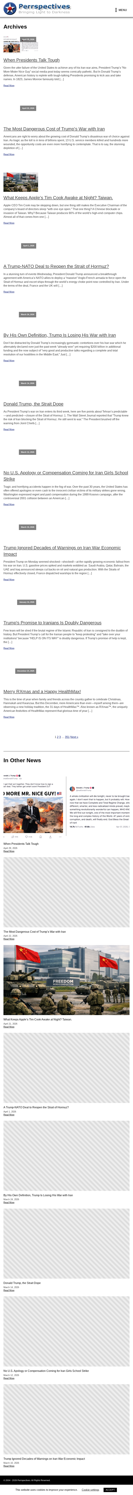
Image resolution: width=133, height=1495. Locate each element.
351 (67, 737)
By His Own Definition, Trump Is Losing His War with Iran (59, 335)
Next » (74, 737)
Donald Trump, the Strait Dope (33, 403)
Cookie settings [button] (90, 1489)
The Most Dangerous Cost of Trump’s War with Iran (54, 128)
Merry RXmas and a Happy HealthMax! (42, 691)
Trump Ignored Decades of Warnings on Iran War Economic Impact (62, 550)
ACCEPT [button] (110, 1490)
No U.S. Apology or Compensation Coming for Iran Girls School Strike (65, 475)
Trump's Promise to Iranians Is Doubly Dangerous (52, 622)
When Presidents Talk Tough (31, 60)
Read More (8, 85)
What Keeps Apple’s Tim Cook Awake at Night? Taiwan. (58, 197)
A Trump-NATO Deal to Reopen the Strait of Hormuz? (56, 266)
